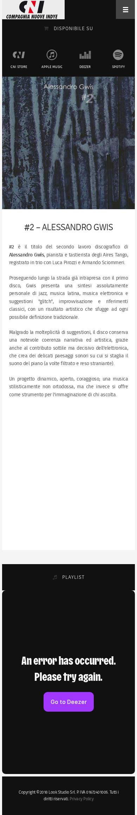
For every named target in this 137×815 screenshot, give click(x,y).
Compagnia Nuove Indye (32, 9)
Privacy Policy (81, 799)
